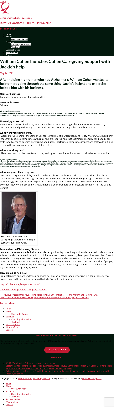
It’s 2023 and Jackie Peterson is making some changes (31, 363)
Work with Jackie (19, 39)
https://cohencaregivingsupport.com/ (19, 284)
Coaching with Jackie (21, 44)
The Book (15, 47)
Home (8, 34)
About (9, 36)
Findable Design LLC (91, 378)
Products (10, 41)
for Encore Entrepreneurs (13, 289)
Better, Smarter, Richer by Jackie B (16, 17)
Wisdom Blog (12, 52)
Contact (9, 55)
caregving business (37, 289)
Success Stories (13, 49)
